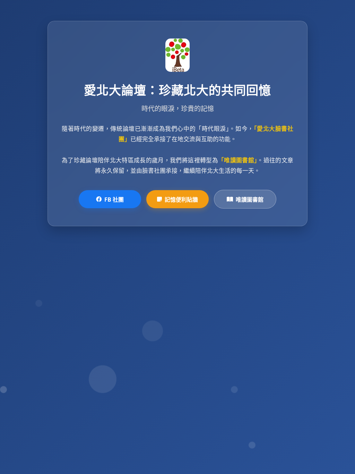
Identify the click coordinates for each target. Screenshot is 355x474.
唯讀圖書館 (249, 199)
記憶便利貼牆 (181, 199)
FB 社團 (114, 199)
